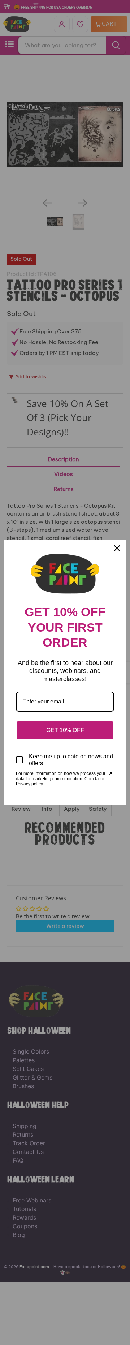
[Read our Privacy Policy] (109, 774)
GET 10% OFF (65, 730)
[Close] (117, 548)
